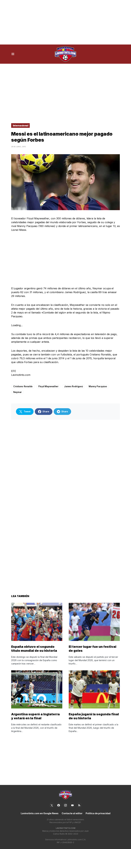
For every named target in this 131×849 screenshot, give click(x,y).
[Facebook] (58, 805)
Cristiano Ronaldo (23, 386)
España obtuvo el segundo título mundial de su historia (34, 649)
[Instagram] (65, 805)
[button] (13, 54)
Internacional (20, 125)
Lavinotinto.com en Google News (39, 813)
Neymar (17, 392)
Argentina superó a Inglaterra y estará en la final (35, 716)
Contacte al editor (72, 813)
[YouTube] (72, 805)
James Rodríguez (73, 386)
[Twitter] (51, 805)
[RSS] (79, 805)
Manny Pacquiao (98, 386)
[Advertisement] (65, 22)
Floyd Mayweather (48, 386)
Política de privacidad (98, 813)
